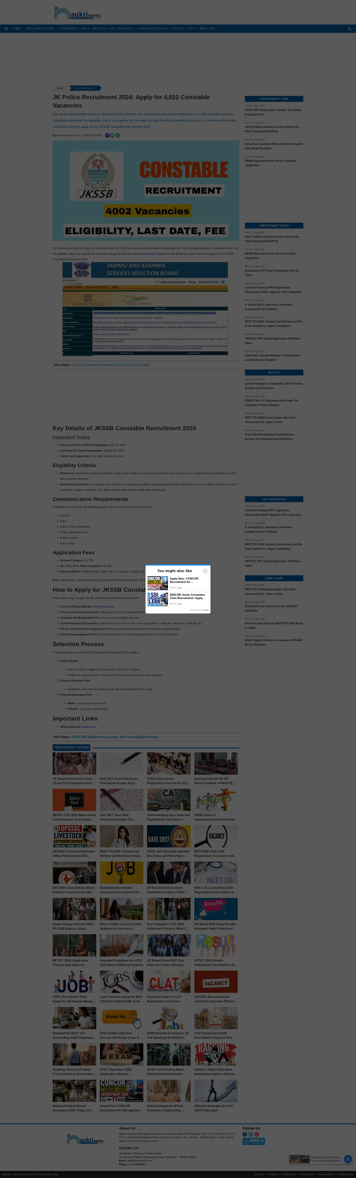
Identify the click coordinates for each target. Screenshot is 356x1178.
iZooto (206, 610)
